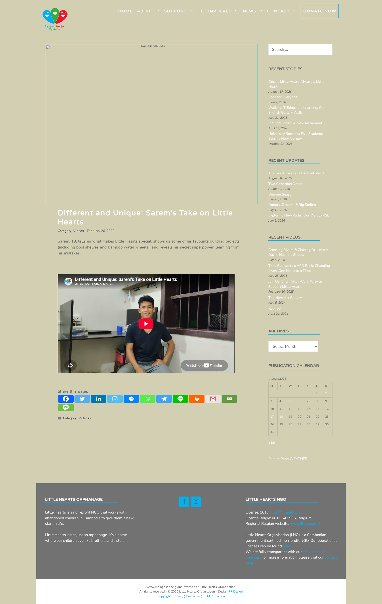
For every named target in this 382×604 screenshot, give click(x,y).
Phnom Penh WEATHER (287, 458)
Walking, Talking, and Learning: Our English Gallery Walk (296, 110)
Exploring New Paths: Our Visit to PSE (298, 215)
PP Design (235, 591)
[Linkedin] (98, 399)
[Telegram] (164, 399)
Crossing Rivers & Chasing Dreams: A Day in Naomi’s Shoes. (298, 252)
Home (125, 11)
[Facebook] (66, 399)
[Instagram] (115, 399)
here (286, 546)
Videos (78, 231)
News (249, 11)
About (145, 11)
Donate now (319, 11)
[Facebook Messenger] (131, 399)
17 (272, 417)
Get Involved (214, 11)
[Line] (180, 399)
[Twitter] (82, 399)
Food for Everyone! (283, 97)
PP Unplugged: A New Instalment (295, 123)
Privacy (178, 596)
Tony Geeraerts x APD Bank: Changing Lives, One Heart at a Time (299, 268)
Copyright (164, 596)
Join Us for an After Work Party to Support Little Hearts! (295, 284)
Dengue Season (281, 194)
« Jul (271, 442)
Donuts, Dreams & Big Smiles (292, 204)
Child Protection (214, 596)
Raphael (274, 308)
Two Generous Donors (286, 183)
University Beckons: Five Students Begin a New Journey (295, 136)
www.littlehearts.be (306, 523)
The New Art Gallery (285, 297)
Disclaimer (193, 596)
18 (281, 417)
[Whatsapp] (147, 399)
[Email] (229, 399)
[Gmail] (213, 399)
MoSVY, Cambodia (284, 512)
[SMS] (66, 407)
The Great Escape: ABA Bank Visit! (296, 173)
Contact (278, 11)
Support (175, 11)
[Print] (196, 399)
